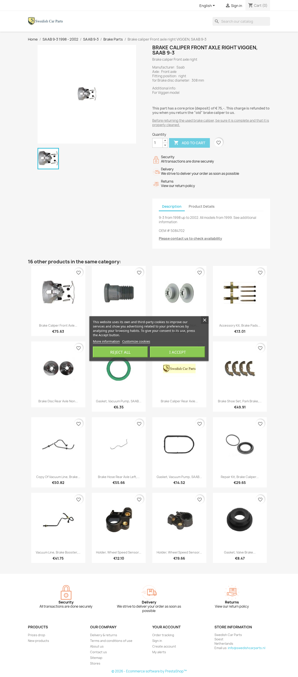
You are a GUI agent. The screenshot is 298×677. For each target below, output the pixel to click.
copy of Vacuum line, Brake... (58, 477)
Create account (164, 646)
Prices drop (36, 635)
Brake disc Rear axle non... (58, 401)
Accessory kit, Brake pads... (239, 325)
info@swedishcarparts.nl (246, 648)
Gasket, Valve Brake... (240, 552)
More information (106, 341)
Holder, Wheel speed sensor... (118, 552)
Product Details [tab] (201, 206)
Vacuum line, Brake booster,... (58, 552)
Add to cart (189, 142)
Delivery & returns (103, 635)
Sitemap (96, 658)
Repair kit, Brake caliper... (240, 477)
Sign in (157, 641)
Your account (166, 627)
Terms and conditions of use (111, 641)
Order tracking (163, 635)
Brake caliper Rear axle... (179, 401)
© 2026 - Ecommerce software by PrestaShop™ (149, 671)
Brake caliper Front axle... (58, 325)
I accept (177, 352)
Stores (95, 663)
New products (38, 641)
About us (97, 646)
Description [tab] (172, 206)
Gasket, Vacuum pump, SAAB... (118, 401)
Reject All (120, 352)
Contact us (98, 652)
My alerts (159, 652)
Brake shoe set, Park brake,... (240, 401)
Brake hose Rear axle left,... (119, 477)
